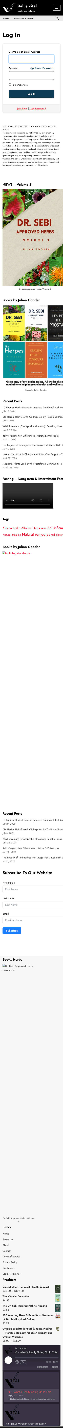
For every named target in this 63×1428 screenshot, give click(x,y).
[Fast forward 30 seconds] (29, 1362)
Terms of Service (11, 1256)
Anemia (43, 528)
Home (6, 1234)
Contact (7, 1251)
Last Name (8, 898)
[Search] (57, 18)
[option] (31, 1387)
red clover (57, 535)
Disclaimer (8, 1268)
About (6, 1245)
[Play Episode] (8, 1360)
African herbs (11, 528)
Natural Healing (12, 535)
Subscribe (12, 931)
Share (55, 1367)
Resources (8, 1239)
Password (14, 68)
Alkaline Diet (29, 528)
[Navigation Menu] (56, 8)
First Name (9, 883)
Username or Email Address (24, 52)
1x (23, 1362)
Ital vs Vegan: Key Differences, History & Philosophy (31, 436)
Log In (6, 18)
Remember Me (19, 85)
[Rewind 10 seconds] (17, 1362)
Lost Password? (38, 108)
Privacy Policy (10, 1262)
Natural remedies (36, 534)
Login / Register (11, 1274)
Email (6, 914)
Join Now (22, 108)
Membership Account (23, 18)
